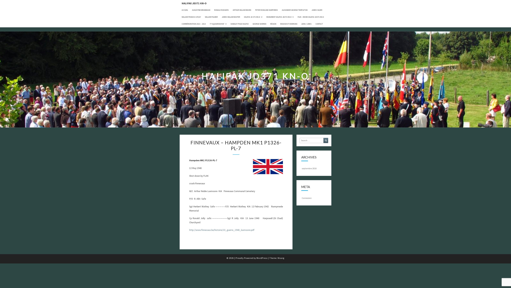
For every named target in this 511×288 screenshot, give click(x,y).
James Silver (317, 10)
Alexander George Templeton (295, 10)
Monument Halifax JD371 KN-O (279, 17)
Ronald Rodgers (221, 10)
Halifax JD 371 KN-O (252, 17)
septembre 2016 (309, 168)
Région (273, 24)
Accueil (185, 10)
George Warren (259, 24)
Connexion (307, 198)
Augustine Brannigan (201, 10)
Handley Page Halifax (240, 24)
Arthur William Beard (242, 10)
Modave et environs (288, 24)
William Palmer (211, 17)
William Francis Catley (191, 17)
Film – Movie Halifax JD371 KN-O (311, 17)
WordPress (261, 258)
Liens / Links (306, 24)
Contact (319, 24)
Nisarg (281, 258)
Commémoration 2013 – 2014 (194, 24)
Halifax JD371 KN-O (194, 3)
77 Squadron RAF (217, 24)
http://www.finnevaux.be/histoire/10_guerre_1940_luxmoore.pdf (221, 229)
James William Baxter (231, 17)
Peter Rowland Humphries (266, 10)
